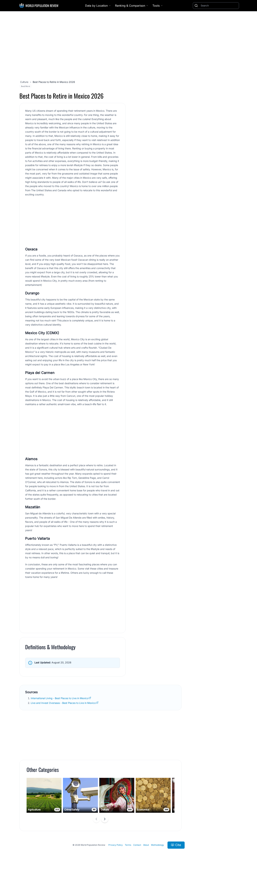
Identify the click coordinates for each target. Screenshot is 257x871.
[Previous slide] (96, 819)
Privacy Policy (115, 845)
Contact (137, 845)
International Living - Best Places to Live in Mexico (59, 698)
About (146, 845)
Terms (128, 845)
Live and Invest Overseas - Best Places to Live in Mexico (63, 702)
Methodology (157, 845)
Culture (24, 81)
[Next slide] (104, 819)
